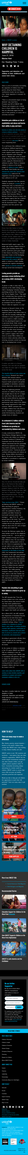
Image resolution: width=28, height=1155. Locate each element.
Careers (4, 1068)
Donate (3, 1090)
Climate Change (5, 1048)
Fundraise (4, 1093)
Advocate (4, 1087)
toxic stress (15, 140)
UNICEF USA (7, 3)
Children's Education (7, 1039)
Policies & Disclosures (10, 1150)
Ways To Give (5, 1102)
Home (3, 40)
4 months (18, 183)
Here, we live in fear (8, 502)
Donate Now (15, 9)
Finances (4, 1071)
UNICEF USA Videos (7, 1116)
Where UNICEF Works (7, 1060)
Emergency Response (7, 1051)
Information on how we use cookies (10, 1115)
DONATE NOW (6, 684)
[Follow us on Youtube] (13, 1107)
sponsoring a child (17, 705)
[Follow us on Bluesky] (22, 1107)
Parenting (4, 1054)
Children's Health (6, 1042)
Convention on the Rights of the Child (13, 550)
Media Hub (4, 1109)
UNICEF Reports (6, 1111)
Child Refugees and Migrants (15, 886)
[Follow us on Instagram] (16, 1107)
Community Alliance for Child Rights (10, 1080)
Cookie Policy (21, 1148)
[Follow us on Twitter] (7, 1107)
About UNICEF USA (7, 1064)
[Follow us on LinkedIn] (10, 1107)
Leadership (4, 1074)
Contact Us (4, 1127)
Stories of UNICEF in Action (8, 1113)
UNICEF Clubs (5, 1099)
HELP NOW (5, 82)
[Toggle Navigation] (24, 3)
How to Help (5, 1084)
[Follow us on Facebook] (3, 1107)
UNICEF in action (12, 40)
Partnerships (5, 1077)
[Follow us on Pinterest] (19, 1107)
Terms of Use (21, 1150)
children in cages (13, 167)
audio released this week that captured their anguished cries (13, 171)
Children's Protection (7, 1045)
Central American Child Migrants (16, 884)
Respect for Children (7, 1057)
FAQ (24, 1152)
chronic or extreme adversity (13, 265)
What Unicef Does (7, 1036)
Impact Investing (6, 1096)
